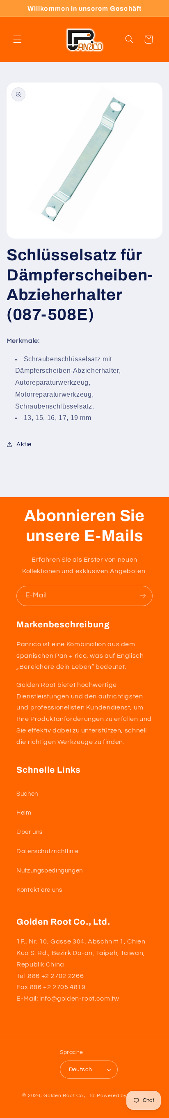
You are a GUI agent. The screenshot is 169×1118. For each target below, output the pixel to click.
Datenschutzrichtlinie (47, 851)
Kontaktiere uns (39, 890)
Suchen (27, 794)
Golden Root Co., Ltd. (69, 1095)
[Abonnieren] (142, 596)
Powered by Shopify (121, 1095)
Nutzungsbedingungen (49, 871)
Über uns (29, 832)
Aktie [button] (24, 444)
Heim (24, 813)
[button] (17, 39)
